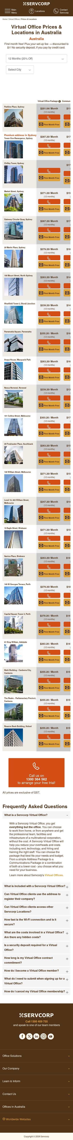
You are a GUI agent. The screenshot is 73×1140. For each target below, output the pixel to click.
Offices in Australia (14, 1107)
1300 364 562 (36, 779)
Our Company (11, 1068)
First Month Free (51, 124)
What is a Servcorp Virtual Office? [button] (36, 815)
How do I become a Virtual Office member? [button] (36, 970)
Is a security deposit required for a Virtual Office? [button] (36, 947)
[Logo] (36, 3)
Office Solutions (12, 1056)
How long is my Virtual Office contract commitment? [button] (36, 959)
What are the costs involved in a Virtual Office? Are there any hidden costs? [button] (36, 934)
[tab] (36, 815)
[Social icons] (22, 1035)
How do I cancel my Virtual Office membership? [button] (36, 991)
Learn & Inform (11, 1081)
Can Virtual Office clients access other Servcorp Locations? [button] (36, 908)
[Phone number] (49, 117)
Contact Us (9, 1094)
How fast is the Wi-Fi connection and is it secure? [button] (36, 921)
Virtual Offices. (54, 875)
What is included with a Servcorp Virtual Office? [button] (36, 886)
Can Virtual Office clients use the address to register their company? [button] (36, 896)
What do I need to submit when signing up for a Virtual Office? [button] (36, 980)
